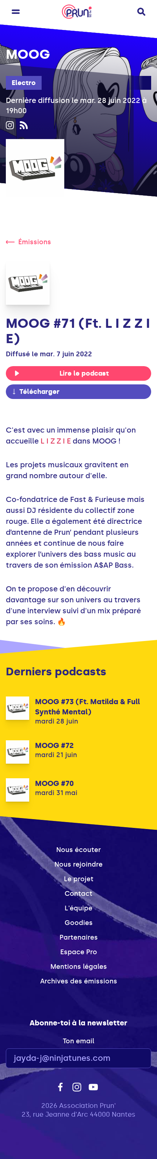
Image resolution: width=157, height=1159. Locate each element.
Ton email (78, 1041)
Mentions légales (78, 967)
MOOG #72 (54, 745)
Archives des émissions (78, 981)
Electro (24, 83)
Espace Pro (78, 952)
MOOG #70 (54, 783)
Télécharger (39, 392)
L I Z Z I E (56, 441)
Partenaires (79, 937)
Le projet (78, 879)
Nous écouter (78, 850)
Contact (78, 894)
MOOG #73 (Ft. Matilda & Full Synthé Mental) (87, 706)
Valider (125, 1058)
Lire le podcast (84, 373)
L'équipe (78, 908)
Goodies (79, 923)
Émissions (34, 242)
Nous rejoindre (78, 864)
